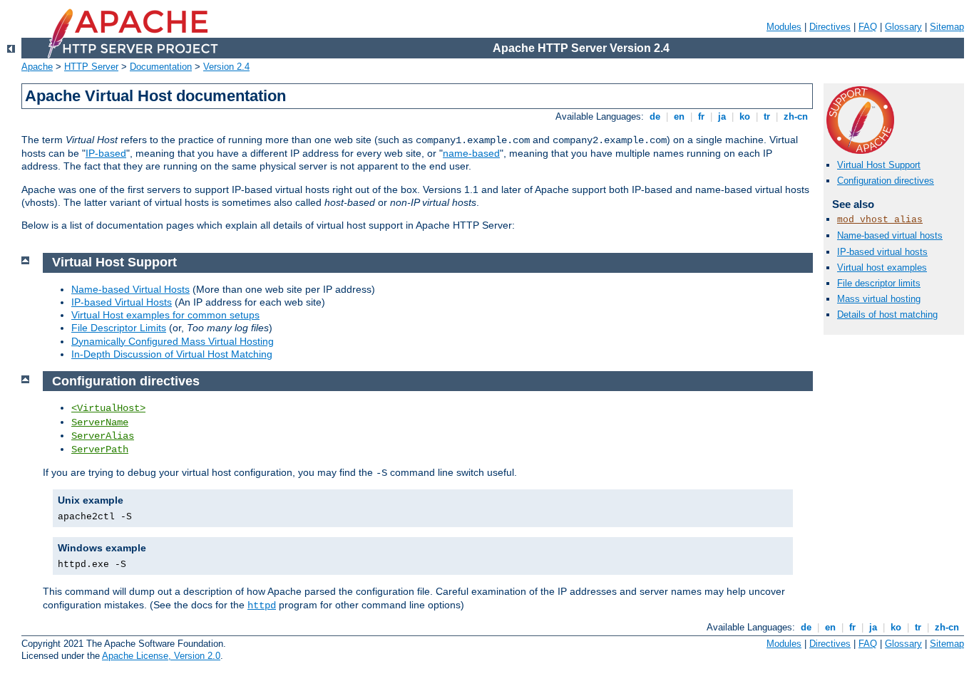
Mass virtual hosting (879, 298)
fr (701, 116)
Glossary (903, 26)
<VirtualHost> (108, 408)
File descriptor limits (879, 283)
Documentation (161, 66)
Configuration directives (885, 180)
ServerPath (99, 449)
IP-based (106, 153)
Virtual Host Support (879, 165)
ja (722, 116)
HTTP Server (91, 66)
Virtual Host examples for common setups (165, 315)
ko (745, 116)
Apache (37, 66)
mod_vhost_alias (880, 219)
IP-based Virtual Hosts (121, 302)
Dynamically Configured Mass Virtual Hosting (172, 341)
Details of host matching (887, 314)
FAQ (867, 26)
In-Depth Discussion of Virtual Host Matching (171, 354)
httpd (261, 605)
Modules (784, 26)
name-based (471, 153)
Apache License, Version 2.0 (161, 655)
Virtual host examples (882, 267)
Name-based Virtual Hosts (130, 289)
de (655, 116)
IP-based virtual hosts (882, 251)
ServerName (99, 422)
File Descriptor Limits (118, 327)
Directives (830, 26)
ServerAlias (102, 436)
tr (767, 116)
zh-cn (796, 116)
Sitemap (947, 26)
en (679, 116)
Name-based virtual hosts (890, 235)
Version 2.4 (226, 66)
